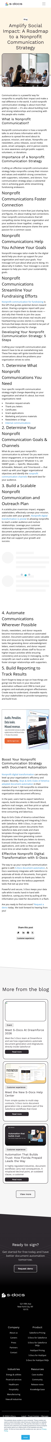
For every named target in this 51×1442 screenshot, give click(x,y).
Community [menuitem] (37, 1379)
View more (25, 1194)
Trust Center (33, 1416)
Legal (23, 1416)
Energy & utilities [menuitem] (13, 1374)
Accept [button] (25, 1437)
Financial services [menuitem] (13, 1379)
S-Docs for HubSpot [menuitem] (37, 1355)
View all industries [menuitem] (14, 1399)
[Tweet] (32, 933)
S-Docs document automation (30, 867)
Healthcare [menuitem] (14, 1384)
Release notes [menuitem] (37, 1384)
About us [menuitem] (14, 1332)
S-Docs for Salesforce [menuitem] (37, 1337)
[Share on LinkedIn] (23, 933)
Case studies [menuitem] (37, 1374)
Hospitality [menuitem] (14, 1389)
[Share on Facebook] (28, 933)
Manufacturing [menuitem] (13, 1394)
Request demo (25, 1268)
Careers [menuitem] (13, 1337)
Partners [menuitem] (14, 1347)
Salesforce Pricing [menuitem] (37, 1332)
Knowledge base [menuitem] (37, 1389)
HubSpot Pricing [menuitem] (37, 1350)
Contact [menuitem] (13, 1352)
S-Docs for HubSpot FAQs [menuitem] (37, 1360)
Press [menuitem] (13, 1342)
